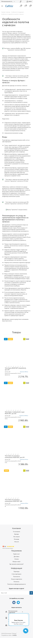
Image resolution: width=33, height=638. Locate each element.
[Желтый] (22, 366)
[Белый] (6, 366)
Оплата (16, 559)
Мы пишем (16, 536)
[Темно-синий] (15, 366)
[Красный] (19, 366)
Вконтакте (14, 602)
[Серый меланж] (10, 366)
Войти (30, 1)
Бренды (16, 534)
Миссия (16, 541)
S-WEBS (14, 635)
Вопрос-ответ (16, 561)
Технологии (16, 576)
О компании (16, 531)
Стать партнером (16, 574)
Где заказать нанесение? (16, 564)
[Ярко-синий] (13, 366)
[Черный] (17, 366)
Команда (16, 539)
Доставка (16, 556)
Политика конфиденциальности (16, 584)
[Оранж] (8, 366)
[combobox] (16, 611)
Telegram (18, 602)
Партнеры (16, 571)
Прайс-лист (16, 554)
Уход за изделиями (16, 579)
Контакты (16, 581)
